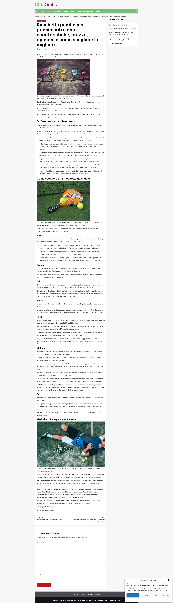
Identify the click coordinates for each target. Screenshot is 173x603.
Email (74, 567)
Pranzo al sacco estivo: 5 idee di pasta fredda (122, 28)
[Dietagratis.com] (46, 4)
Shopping (106, 11)
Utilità (98, 11)
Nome (39, 567)
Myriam (40, 49)
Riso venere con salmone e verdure (49, 518)
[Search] (136, 11)
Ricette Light (69, 11)
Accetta (133, 595)
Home (37, 11)
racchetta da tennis (61, 155)
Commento (41, 542)
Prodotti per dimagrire (84, 11)
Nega (146, 595)
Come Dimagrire (55, 11)
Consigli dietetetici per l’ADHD (118, 25)
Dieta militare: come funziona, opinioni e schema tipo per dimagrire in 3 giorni (121, 39)
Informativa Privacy (148, 599)
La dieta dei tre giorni (115, 43)
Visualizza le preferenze (162, 595)
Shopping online (41, 21)
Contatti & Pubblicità (93, 594)
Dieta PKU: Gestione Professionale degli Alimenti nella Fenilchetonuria (121, 33)
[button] (169, 580)
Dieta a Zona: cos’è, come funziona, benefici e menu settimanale (89, 519)
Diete (44, 11)
